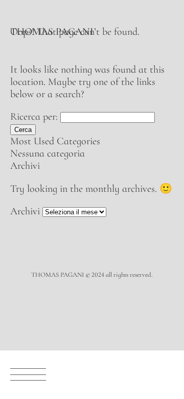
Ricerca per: (34, 116)
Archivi (25, 211)
